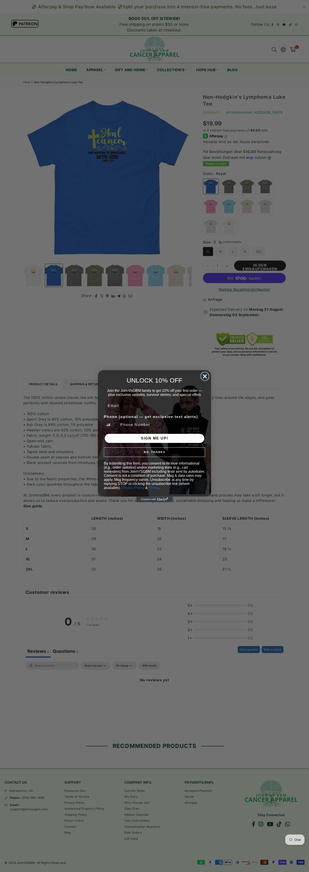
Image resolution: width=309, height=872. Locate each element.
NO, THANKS (154, 452)
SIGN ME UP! (154, 438)
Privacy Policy (132, 488)
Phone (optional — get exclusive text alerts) (151, 417)
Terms (153, 488)
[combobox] (111, 425)
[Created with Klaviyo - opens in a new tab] (154, 499)
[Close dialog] (205, 376)
